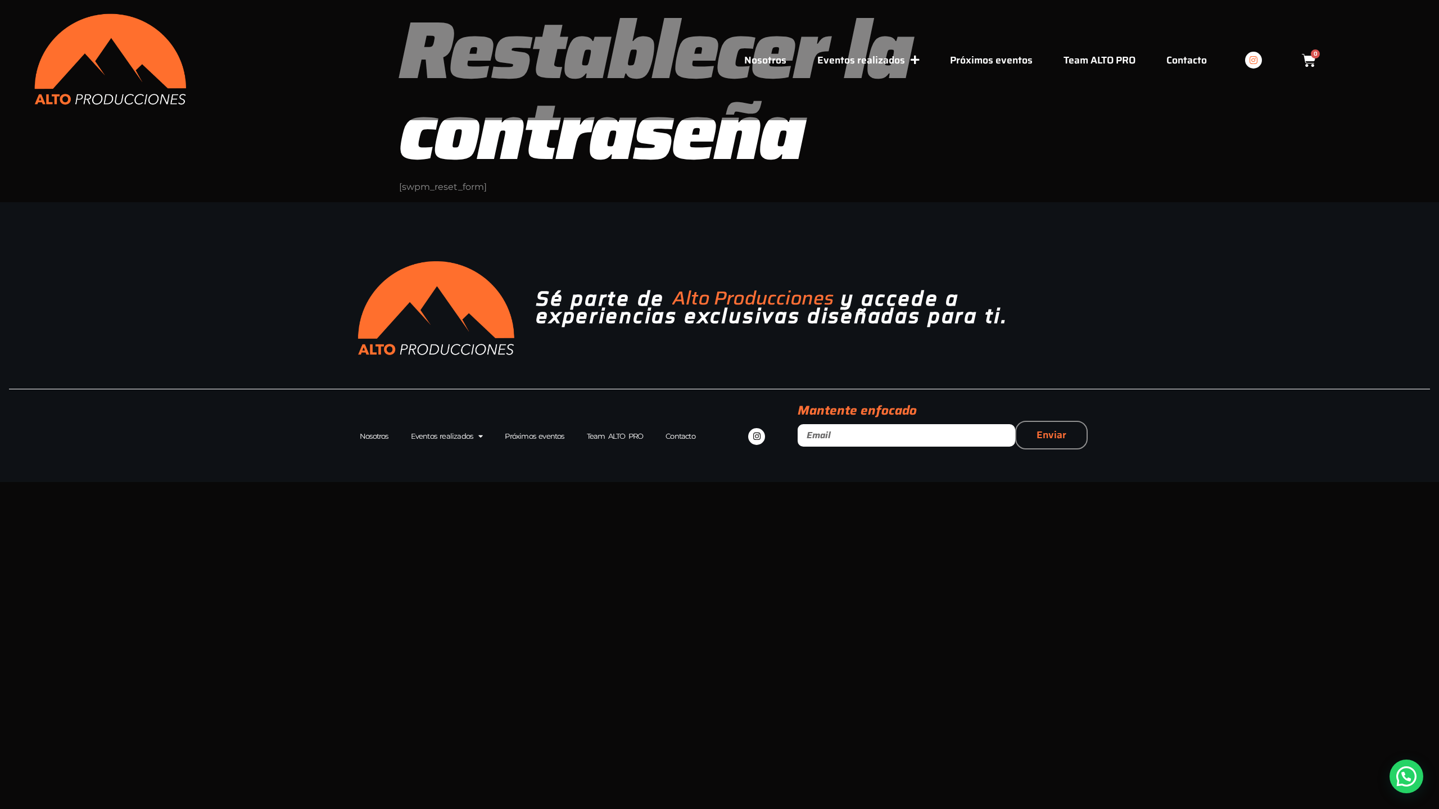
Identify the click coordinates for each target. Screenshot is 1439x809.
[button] (1406, 776)
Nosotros (765, 60)
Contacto (1186, 60)
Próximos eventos (991, 60)
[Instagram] (1253, 60)
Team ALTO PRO (1099, 60)
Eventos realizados (861, 60)
